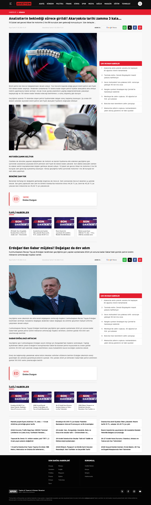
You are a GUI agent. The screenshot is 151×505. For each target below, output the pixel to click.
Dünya (76, 3)
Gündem (50, 3)
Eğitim (116, 3)
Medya (91, 3)
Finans (68, 3)
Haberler (12, 12)
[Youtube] (140, 491)
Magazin (107, 3)
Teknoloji (126, 3)
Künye (87, 469)
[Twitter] (122, 491)
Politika (59, 3)
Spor (84, 3)
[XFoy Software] (13, 491)
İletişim (87, 473)
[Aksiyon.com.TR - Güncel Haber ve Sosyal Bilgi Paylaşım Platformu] (23, 4)
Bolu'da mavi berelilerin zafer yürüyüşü (119, 104)
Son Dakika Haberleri (59, 460)
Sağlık (99, 3)
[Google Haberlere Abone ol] (111, 27)
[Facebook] (128, 491)
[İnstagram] (134, 491)
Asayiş (41, 3)
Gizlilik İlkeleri (89, 466)
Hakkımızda (89, 476)
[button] (10, 4)
